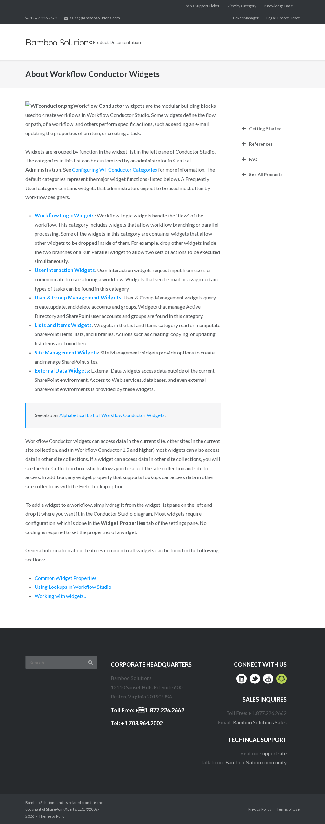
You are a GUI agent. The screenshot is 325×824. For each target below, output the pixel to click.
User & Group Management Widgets (78, 297)
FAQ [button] (253, 159)
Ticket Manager (245, 18)
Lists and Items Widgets (63, 325)
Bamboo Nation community (256, 762)
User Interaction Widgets (65, 270)
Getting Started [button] (265, 128)
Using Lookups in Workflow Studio (73, 587)
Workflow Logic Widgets (65, 215)
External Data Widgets (62, 370)
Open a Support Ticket (200, 5)
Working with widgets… (61, 596)
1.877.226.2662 (43, 18)
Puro (60, 816)
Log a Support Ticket (283, 18)
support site (273, 753)
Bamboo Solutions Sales (260, 722)
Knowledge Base (278, 5)
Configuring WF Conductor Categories (114, 170)
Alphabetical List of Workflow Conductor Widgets (112, 415)
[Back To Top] (308, 807)
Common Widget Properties (66, 578)
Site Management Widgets (66, 352)
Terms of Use (288, 809)
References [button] (261, 144)
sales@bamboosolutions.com (95, 18)
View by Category (241, 5)
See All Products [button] (265, 174)
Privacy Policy (259, 809)
